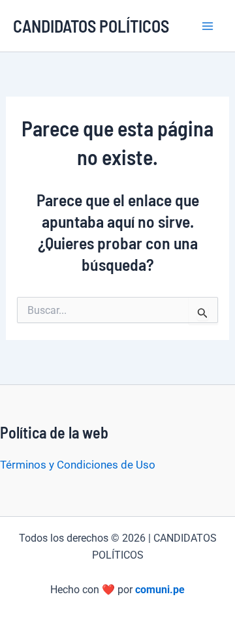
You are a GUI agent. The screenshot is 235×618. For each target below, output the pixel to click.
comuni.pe (160, 589)
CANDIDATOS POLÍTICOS (91, 26)
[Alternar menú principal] (207, 26)
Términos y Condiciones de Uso (77, 464)
